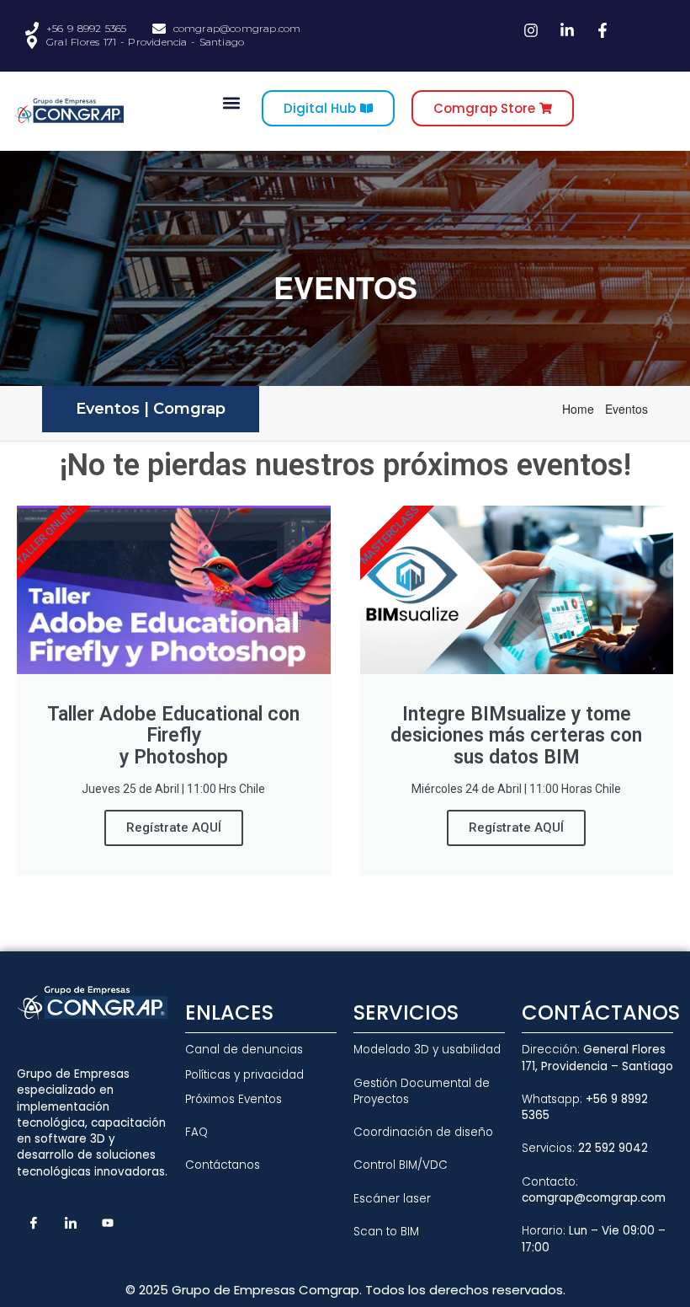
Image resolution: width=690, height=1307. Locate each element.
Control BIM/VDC (400, 1165)
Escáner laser (392, 1199)
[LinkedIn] (70, 1222)
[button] (231, 102)
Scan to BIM (386, 1232)
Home (581, 408)
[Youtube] (107, 1222)
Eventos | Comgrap (151, 408)
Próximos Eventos (233, 1099)
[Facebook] (33, 1222)
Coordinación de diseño (423, 1132)
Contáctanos (222, 1165)
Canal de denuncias (244, 1050)
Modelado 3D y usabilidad (427, 1050)
